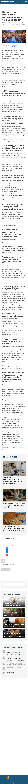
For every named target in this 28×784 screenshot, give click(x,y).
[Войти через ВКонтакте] (7, 550)
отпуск (6, 447)
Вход (15, 4)
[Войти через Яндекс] (7, 554)
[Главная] (7, 2)
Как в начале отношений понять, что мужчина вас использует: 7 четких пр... (14, 652)
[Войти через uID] (7, 548)
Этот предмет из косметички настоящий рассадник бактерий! (16, 663)
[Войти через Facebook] (7, 552)
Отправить (6, 569)
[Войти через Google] (7, 557)
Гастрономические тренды (14, 667)
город (4, 449)
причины (12, 447)
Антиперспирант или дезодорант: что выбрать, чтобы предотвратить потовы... (15, 658)
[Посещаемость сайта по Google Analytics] (10, 778)
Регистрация (23, 4)
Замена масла (10, 672)
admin (23, 24)
